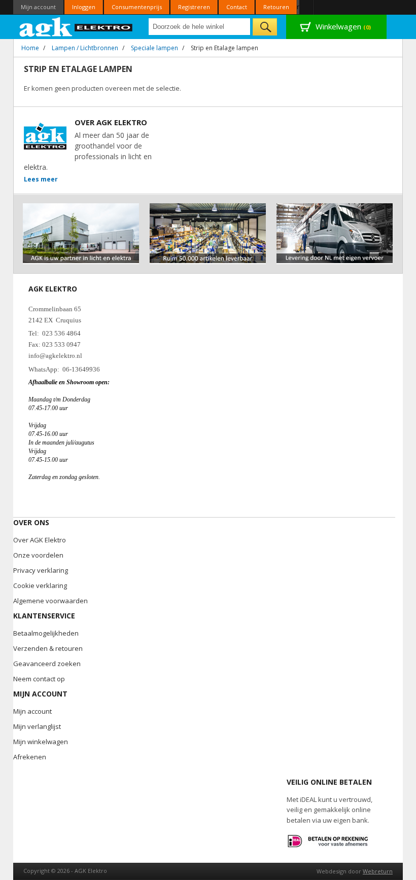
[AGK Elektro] (76, 27)
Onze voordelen (38, 555)
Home (30, 48)
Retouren (276, 7)
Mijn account (38, 7)
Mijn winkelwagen (40, 741)
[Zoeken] (265, 26)
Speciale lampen (154, 48)
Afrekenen (29, 756)
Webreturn (378, 871)
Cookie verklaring (40, 585)
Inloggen (83, 7)
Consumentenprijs (137, 7)
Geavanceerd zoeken (47, 663)
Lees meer (41, 179)
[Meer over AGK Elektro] (81, 207)
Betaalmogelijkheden (46, 633)
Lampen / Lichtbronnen (85, 48)
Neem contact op (39, 678)
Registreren (194, 7)
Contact (236, 7)
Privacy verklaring (40, 570)
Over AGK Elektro (39, 539)
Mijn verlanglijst (37, 726)
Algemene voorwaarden (50, 600)
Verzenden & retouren (48, 648)
